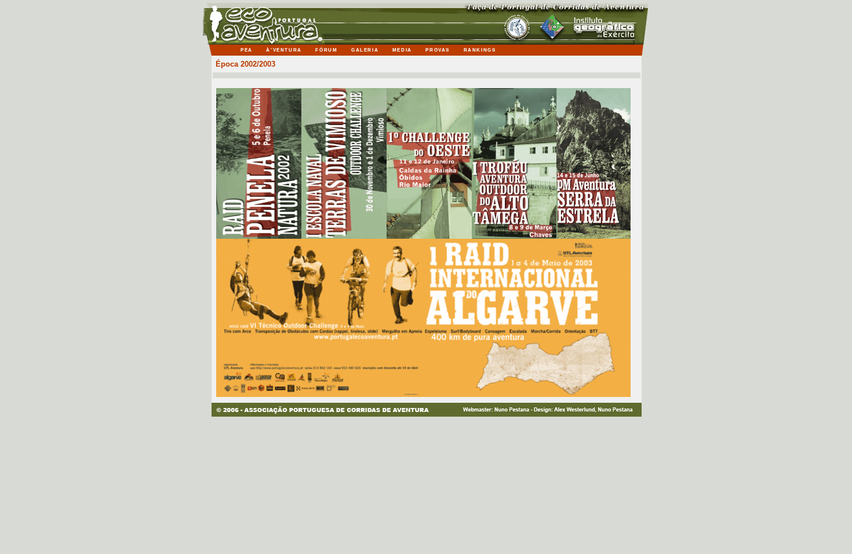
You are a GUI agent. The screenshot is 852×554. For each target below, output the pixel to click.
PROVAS (438, 50)
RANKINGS (481, 50)
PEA (247, 50)
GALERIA (366, 50)
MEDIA (403, 50)
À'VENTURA (285, 50)
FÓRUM (327, 50)
